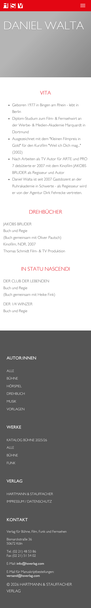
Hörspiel (14, 386)
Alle (10, 371)
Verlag (15, 481)
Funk (11, 463)
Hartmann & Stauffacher (30, 494)
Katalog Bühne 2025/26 (27, 440)
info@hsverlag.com (30, 563)
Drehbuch (16, 393)
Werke (14, 427)
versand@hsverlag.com (23, 576)
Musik (11, 401)
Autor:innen (21, 358)
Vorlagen (16, 409)
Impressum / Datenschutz (29, 501)
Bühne (12, 378)
